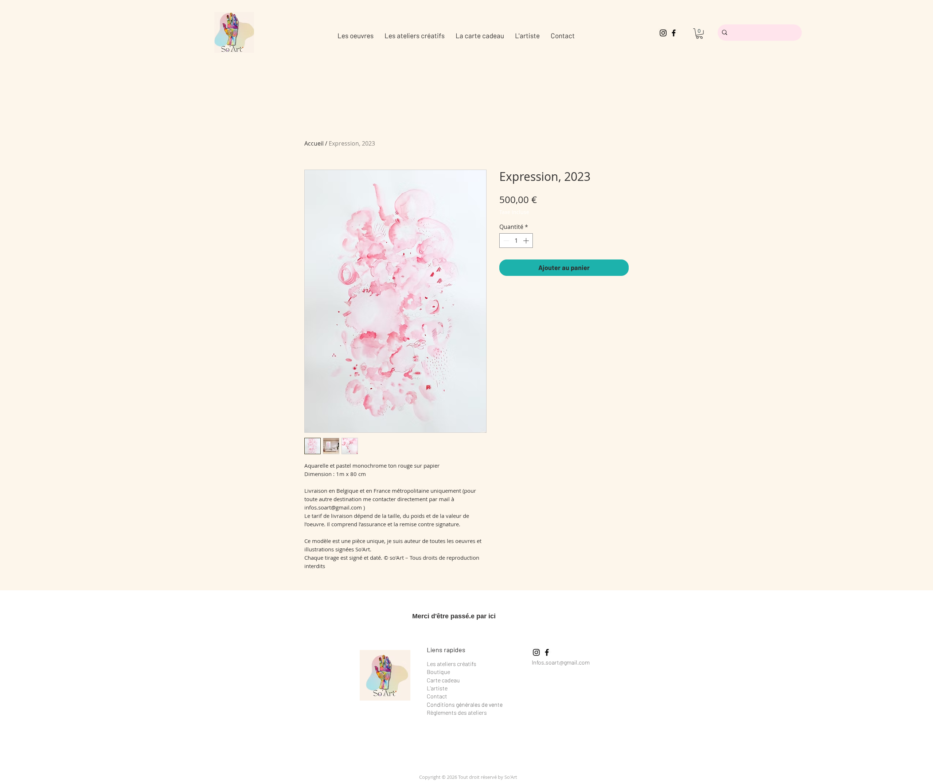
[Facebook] (673, 32)
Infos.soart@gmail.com (561, 662)
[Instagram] (663, 32)
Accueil (314, 143)
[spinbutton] (516, 240)
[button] (699, 33)
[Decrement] (505, 240)
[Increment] (527, 240)
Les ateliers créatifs (451, 663)
